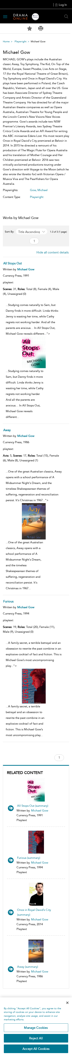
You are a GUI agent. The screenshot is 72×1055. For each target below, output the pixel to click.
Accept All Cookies (36, 1049)
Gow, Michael (39, 190)
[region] (36, 1026)
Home (6, 41)
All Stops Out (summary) (32, 805)
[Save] (29, 28)
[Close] (67, 1003)
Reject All (36, 1038)
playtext (8, 282)
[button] (40, 28)
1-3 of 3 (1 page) (58, 231)
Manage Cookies (36, 1028)
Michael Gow (39, 810)
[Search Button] (66, 16)
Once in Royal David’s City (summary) (34, 912)
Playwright (20, 41)
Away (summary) (27, 966)
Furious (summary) (28, 858)
